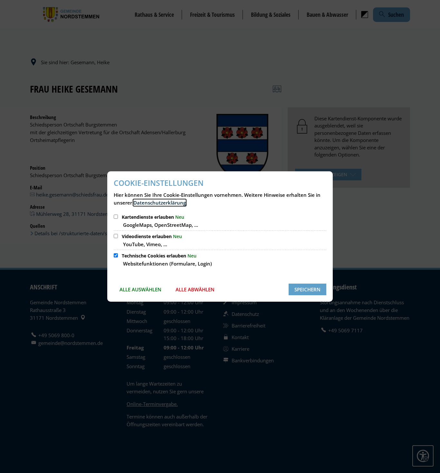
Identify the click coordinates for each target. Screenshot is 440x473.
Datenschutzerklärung (159, 202)
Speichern (307, 289)
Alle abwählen (195, 289)
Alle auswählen (140, 289)
